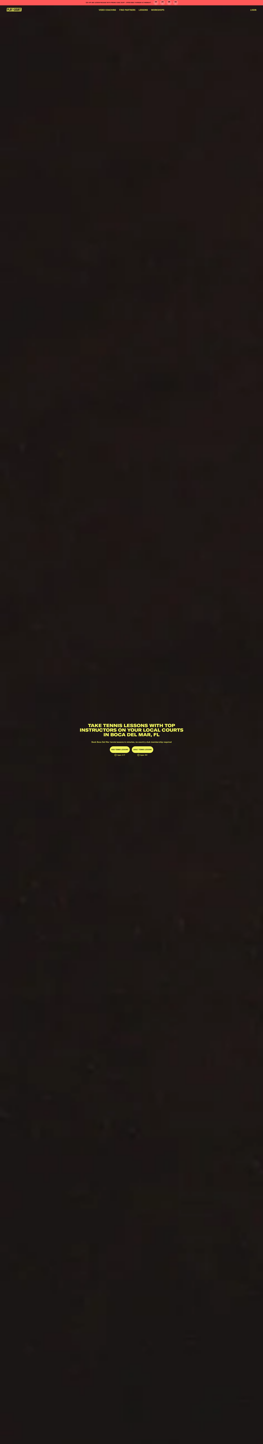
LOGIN (253, 10)
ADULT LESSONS (142, 749)
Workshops (157, 10)
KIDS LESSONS (119, 749)
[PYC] (51, 10)
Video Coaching (107, 10)
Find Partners (127, 10)
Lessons (143, 10)
